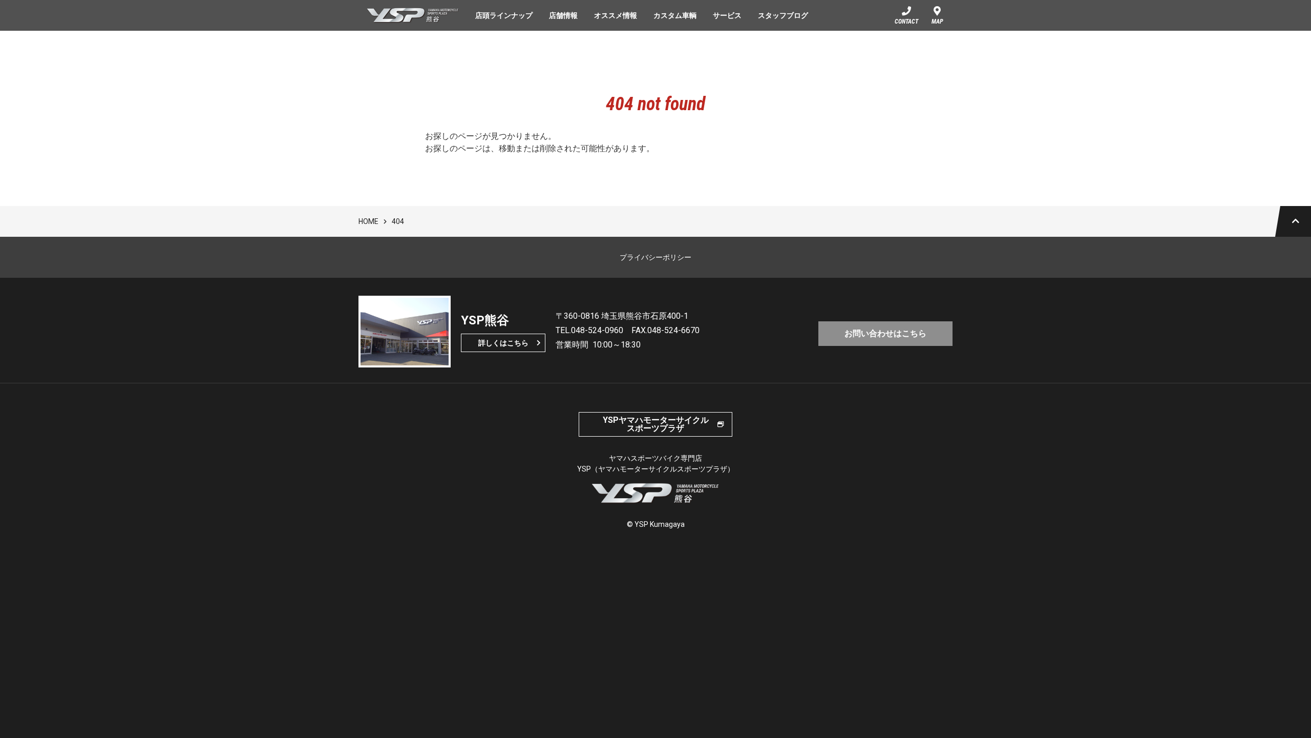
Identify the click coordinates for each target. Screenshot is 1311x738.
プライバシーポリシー (655, 257)
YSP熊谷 (413, 15)
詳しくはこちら (503, 343)
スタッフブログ (783, 15)
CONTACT (906, 21)
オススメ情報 (615, 15)
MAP (937, 21)
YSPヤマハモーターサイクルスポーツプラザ (656, 424)
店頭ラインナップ (504, 15)
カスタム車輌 (674, 15)
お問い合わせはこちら (885, 333)
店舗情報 (563, 15)
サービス (727, 15)
